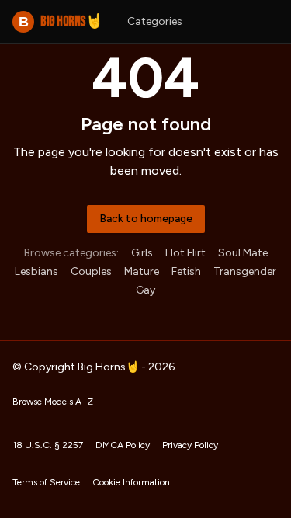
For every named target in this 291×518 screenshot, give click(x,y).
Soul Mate (243, 252)
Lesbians (36, 271)
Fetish (186, 271)
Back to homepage (145, 218)
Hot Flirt (185, 252)
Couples (91, 271)
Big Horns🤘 (60, 21)
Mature (141, 271)
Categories (154, 21)
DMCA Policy (122, 445)
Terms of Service (46, 482)
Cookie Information (131, 482)
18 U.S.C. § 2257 (47, 445)
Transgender (244, 271)
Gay (145, 290)
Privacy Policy (190, 445)
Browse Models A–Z (52, 401)
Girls (142, 252)
